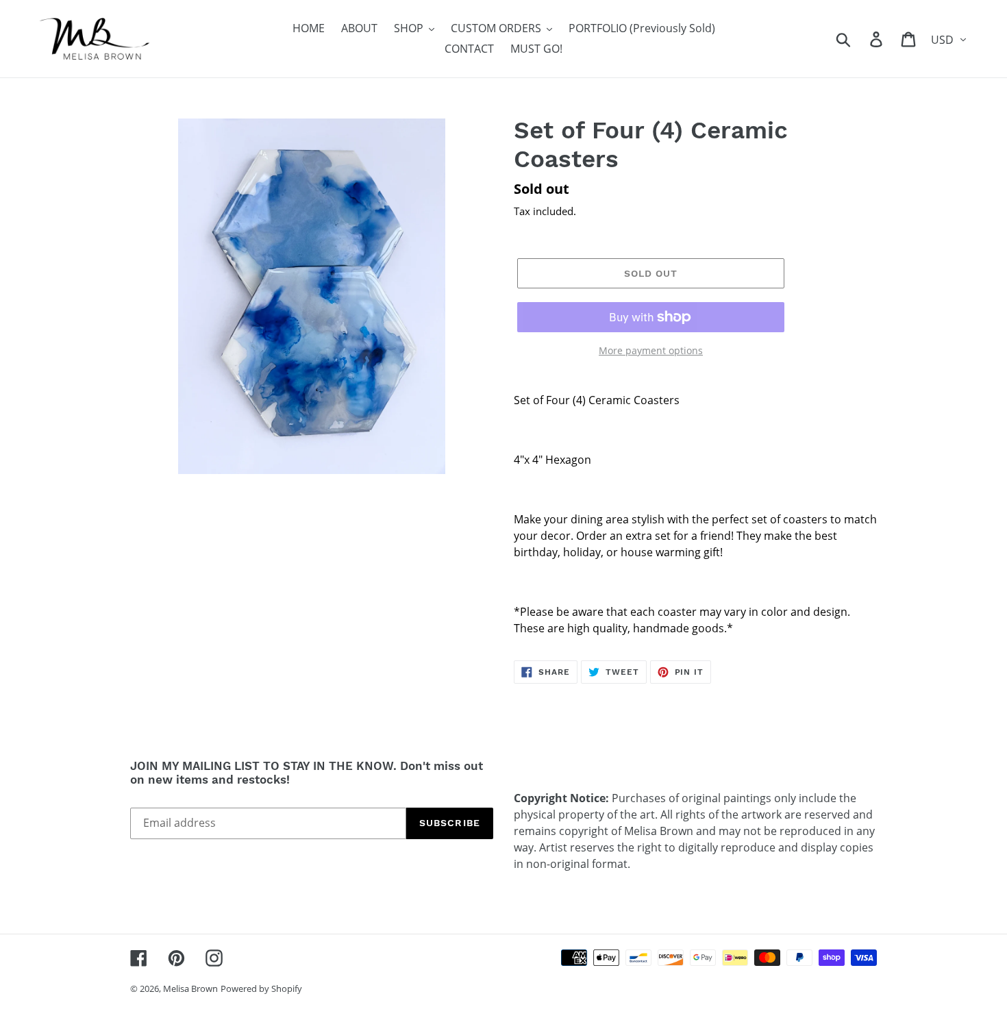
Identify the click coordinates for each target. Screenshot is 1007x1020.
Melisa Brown (190, 988)
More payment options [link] (651, 350)
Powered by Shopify (261, 988)
